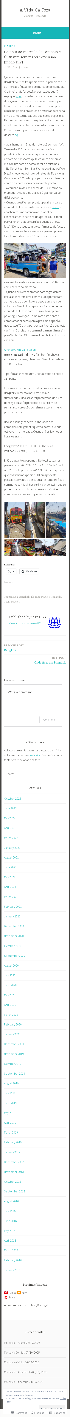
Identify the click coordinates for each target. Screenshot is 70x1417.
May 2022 (9, 818)
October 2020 (12, 946)
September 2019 (14, 1073)
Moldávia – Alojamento (18, 1372)
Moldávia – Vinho (14, 1362)
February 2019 (13, 1142)
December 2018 (14, 1162)
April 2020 (10, 1005)
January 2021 (12, 916)
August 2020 (11, 965)
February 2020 (13, 1024)
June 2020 (10, 985)
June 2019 (10, 1103)
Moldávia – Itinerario (16, 1382)
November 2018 (14, 1172)
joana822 (24, 67)
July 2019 (9, 1093)
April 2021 (10, 887)
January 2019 (12, 1152)
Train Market (12, 601)
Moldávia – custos (14, 1343)
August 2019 (11, 1083)
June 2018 (10, 1221)
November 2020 (14, 936)
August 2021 (11, 857)
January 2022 (12, 847)
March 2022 (11, 838)
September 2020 (14, 956)
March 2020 (11, 1014)
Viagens (9, 46)
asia (15, 596)
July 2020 (9, 975)
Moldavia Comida (14, 1352)
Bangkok (24, 596)
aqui (18, 96)
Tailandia (56, 596)
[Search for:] (35, 774)
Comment (49, 719)
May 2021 (9, 877)
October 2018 (12, 1181)
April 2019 (10, 1122)
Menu (37, 32)
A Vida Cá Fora (35, 10)
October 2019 (12, 1064)
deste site (34, 755)
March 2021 (11, 897)
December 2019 (14, 1044)
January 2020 (12, 1034)
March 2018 (11, 1250)
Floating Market (40, 596)
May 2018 (9, 1231)
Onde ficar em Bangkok (50, 660)
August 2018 (11, 1201)
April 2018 (10, 1240)
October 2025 (12, 798)
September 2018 (14, 1191)
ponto (55, 207)
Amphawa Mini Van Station (20, 349)
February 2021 (13, 906)
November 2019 (14, 1054)
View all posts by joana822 (25, 623)
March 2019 (11, 1132)
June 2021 (10, 867)
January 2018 (12, 1270)
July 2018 (9, 1211)
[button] (14, 520)
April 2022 (10, 828)
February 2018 (13, 1260)
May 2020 (9, 995)
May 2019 (9, 1113)
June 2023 (10, 808)
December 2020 (14, 926)
